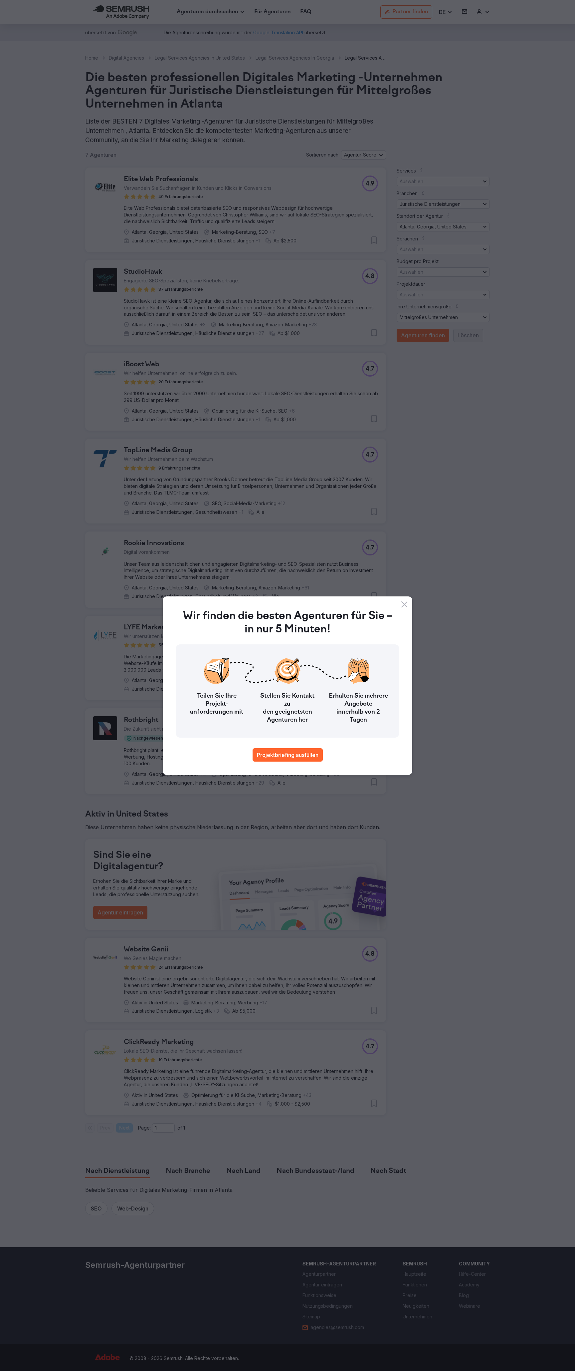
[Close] (404, 604)
